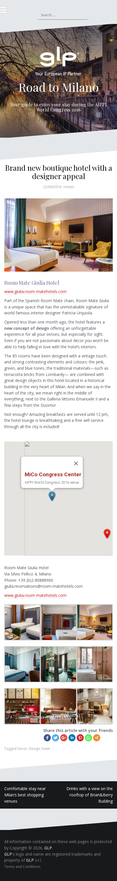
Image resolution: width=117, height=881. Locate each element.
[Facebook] (47, 737)
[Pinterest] (80, 737)
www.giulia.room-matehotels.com (35, 291)
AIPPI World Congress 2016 (71, 107)
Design (34, 748)
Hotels (69, 186)
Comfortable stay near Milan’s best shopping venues (25, 794)
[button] (107, 533)
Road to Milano (58, 87)
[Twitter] (55, 737)
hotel (46, 748)
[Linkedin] (72, 737)
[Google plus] (63, 737)
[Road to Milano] (58, 63)
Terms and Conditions (22, 866)
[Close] (76, 463)
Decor (22, 748)
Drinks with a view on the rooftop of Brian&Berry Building (89, 794)
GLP (48, 848)
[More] (96, 737)
